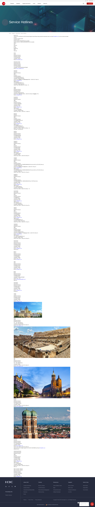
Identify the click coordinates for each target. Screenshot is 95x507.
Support (13, 33)
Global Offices (85, 487)
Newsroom (25, 491)
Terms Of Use (30, 499)
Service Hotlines (71, 485)
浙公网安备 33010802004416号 (52, 504)
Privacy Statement (38, 499)
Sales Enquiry (85, 485)
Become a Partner (41, 485)
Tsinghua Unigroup (8, 495)
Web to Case (70, 487)
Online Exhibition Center (57, 485)
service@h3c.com (19, 59)
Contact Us (90, 3)
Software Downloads (56, 491)
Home (10, 33)
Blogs (54, 487)
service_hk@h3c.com (20, 68)
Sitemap (25, 499)
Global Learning (41, 491)
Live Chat (70, 491)
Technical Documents (57, 489)
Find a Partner (85, 489)
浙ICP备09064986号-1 (41, 504)
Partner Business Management (43, 489)
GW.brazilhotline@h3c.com (21, 279)
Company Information (27, 485)
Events (25, 494)
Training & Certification (72, 489)
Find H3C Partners (41, 487)
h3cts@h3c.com (56, 36)
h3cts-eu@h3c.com (19, 325)
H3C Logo (3, 3)
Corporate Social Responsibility (29, 489)
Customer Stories (27, 487)
